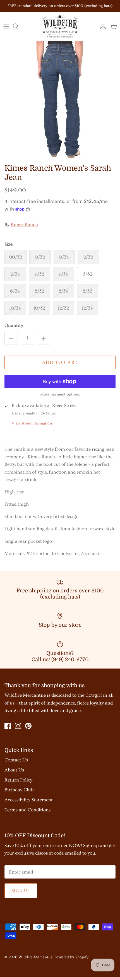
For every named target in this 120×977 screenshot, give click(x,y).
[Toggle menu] (6, 26)
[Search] (18, 26)
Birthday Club (18, 789)
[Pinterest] (28, 726)
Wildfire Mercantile (35, 957)
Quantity (13, 325)
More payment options (60, 394)
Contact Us (16, 760)
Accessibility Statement (28, 799)
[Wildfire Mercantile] (60, 26)
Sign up (21, 890)
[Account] (101, 26)
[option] (60, 101)
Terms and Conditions (27, 809)
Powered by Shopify (71, 957)
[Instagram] (18, 726)
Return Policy (18, 780)
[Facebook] (7, 726)
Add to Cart (60, 362)
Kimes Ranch (24, 224)
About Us (14, 770)
